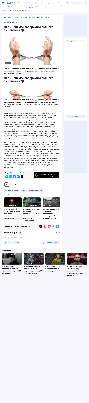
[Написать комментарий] (32, 237)
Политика (27, 3)
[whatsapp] (6, 176)
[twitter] (22, 176)
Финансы (38, 3)
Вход (59, 232)
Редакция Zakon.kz (43, 17)
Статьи (44, 3)
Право (60, 3)
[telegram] (10, 176)
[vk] (18, 176)
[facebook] (14, 176)
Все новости (33, 17)
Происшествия (52, 3)
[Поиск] (85, 3)
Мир (32, 3)
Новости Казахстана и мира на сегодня (15, 17)
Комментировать (53, 243)
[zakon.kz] (13, 3)
